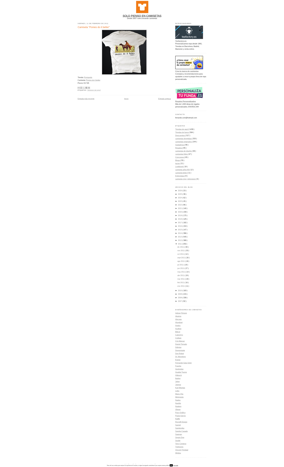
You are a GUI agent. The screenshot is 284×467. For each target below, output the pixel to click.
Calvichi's (179, 335)
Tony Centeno (180, 444)
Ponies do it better (93, 80)
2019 (180, 215)
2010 (180, 290)
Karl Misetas (180, 388)
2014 (180, 233)
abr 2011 (181, 275)
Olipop (177, 409)
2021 (180, 208)
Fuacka (178, 366)
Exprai (177, 360)
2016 (180, 226)
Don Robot (179, 354)
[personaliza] (189, 99)
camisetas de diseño (183, 151)
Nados (177, 400)
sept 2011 (181, 258)
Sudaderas (179, 145)
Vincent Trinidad (181, 450)
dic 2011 (180, 247)
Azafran (178, 329)
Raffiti (177, 419)
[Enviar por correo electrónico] (79, 88)
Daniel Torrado (181, 344)
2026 (180, 191)
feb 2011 (181, 282)
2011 (180, 244)
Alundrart (178, 322)
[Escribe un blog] (81, 88)
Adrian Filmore (181, 313)
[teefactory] (189, 38)
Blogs (177, 160)
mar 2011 (181, 279)
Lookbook (179, 167)
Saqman (178, 434)
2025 (180, 194)
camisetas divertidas (183, 139)
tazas (177, 163)
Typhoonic (179, 447)
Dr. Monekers (180, 357)
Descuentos (180, 135)
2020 (180, 212)
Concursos (179, 157)
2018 (180, 219)
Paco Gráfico (180, 413)
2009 (180, 294)
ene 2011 (181, 286)
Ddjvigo (178, 347)
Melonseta (179, 397)
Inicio (126, 99)
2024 (180, 198)
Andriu (177, 326)
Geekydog (179, 369)
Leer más (175, 465)
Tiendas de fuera (182, 132)
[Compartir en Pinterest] (89, 88)
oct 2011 (180, 254)
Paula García (180, 416)
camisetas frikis (181, 154)
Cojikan (178, 338)
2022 (180, 205)
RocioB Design (181, 422)
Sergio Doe (179, 437)
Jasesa (178, 385)
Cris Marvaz (180, 341)
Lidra (177, 391)
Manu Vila (179, 394)
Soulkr (177, 441)
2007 (180, 301)
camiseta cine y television (185, 179)
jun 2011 (181, 268)
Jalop (177, 382)
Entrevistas (179, 176)
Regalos (178, 148)
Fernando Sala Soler (183, 363)
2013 (180, 237)
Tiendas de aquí (94, 90)
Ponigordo (88, 77)
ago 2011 (181, 261)
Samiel (178, 425)
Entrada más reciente (86, 99)
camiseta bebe (181, 173)
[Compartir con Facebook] (86, 88)
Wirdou (178, 453)
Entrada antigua (164, 99)
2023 (180, 201)
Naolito (178, 403)
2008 (180, 298)
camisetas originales (183, 142)
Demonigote (180, 350)
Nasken (178, 406)
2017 (180, 223)
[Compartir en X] (84, 88)
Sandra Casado (181, 431)
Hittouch (178, 375)
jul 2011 (180, 265)
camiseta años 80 (182, 170)
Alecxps (178, 319)
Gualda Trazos (181, 372)
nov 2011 (181, 250)
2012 (180, 240)
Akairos (178, 316)
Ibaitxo (177, 378)
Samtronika (179, 428)
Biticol (177, 332)
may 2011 (181, 272)
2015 (180, 230)
